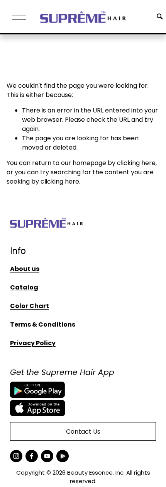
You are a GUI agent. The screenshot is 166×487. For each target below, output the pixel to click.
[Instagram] (16, 456)
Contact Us (83, 431)
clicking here (136, 162)
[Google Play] (62, 456)
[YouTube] (47, 456)
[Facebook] (31, 456)
